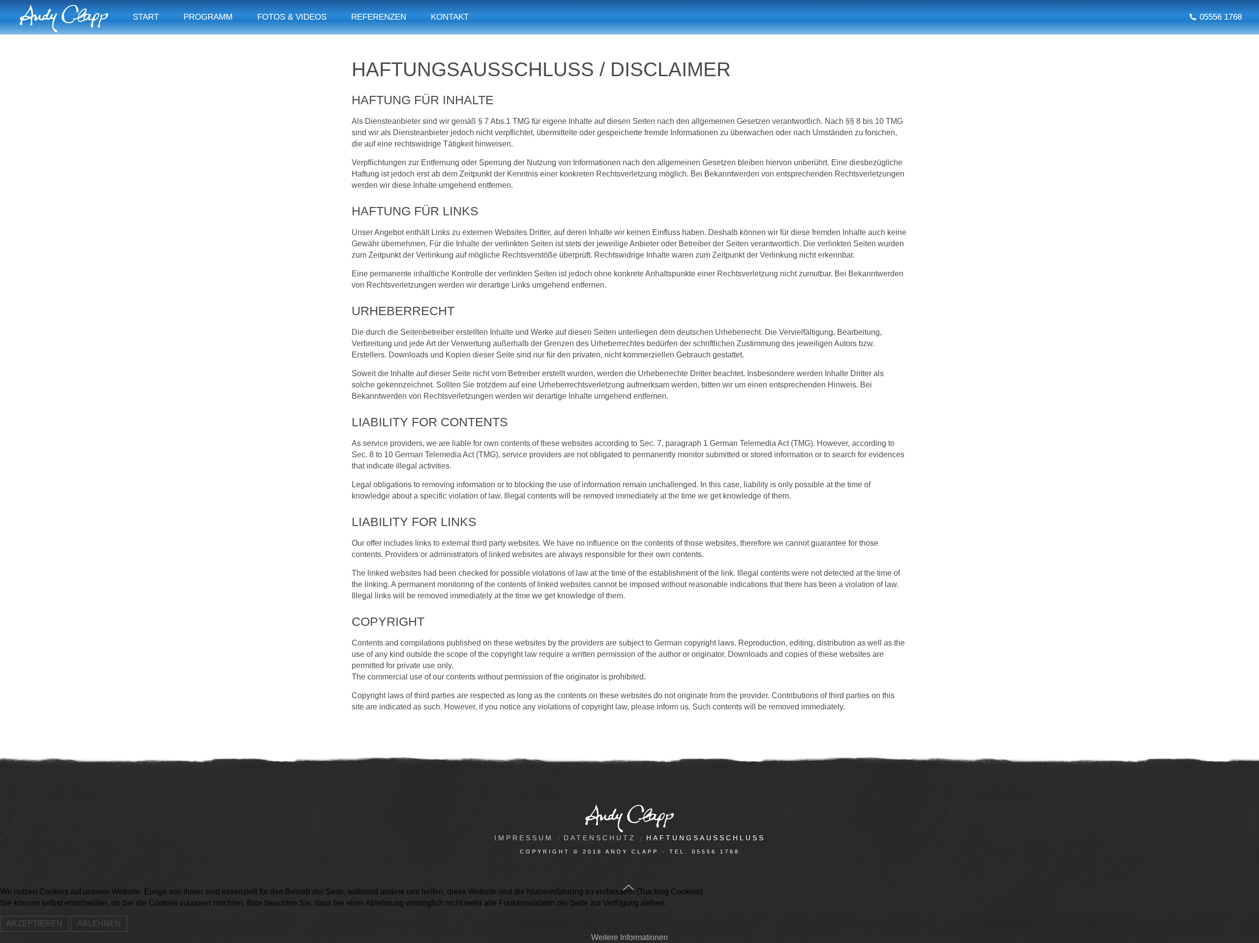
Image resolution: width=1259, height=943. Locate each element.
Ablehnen (99, 923)
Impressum (523, 838)
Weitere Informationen (629, 937)
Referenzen (378, 17)
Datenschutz (600, 838)
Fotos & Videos (292, 17)
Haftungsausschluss (705, 838)
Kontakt (450, 17)
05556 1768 (1220, 17)
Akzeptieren (34, 923)
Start (146, 17)
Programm (208, 17)
